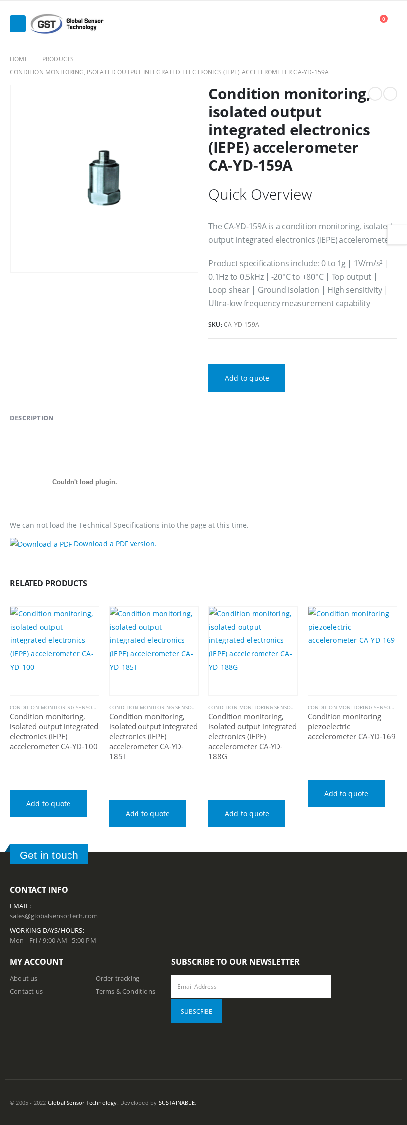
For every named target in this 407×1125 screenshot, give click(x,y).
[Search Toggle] (361, 24)
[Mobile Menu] (18, 23)
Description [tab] (32, 417)
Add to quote (247, 378)
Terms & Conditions (126, 991)
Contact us (26, 991)
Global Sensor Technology (82, 1102)
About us (24, 978)
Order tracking (118, 978)
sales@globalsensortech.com (54, 916)
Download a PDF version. (114, 543)
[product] (54, 651)
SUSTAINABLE (177, 1102)
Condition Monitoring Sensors (54, 707)
